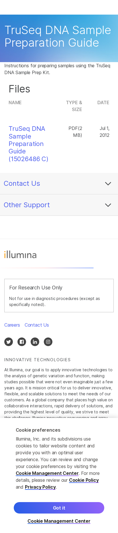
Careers (12, 325)
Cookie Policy (84, 480)
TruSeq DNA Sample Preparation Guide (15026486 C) (28, 144)
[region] (59, 475)
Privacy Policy (40, 487)
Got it (59, 508)
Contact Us (22, 183)
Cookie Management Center (47, 473)
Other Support (27, 205)
